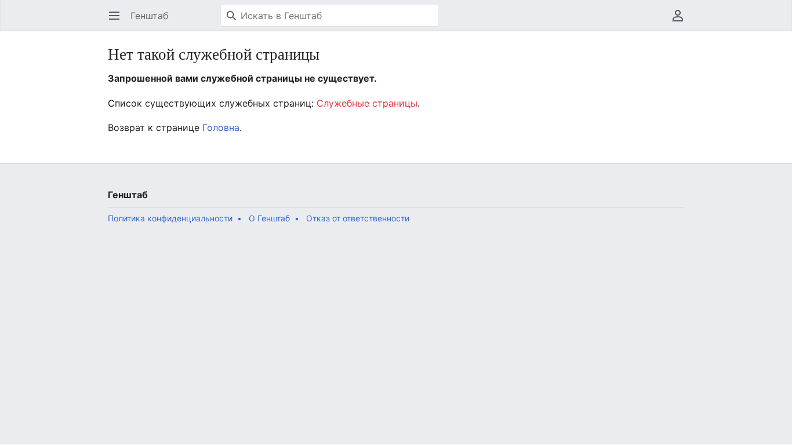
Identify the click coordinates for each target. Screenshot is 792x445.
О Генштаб (269, 218)
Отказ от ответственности (357, 218)
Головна (220, 127)
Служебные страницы (367, 103)
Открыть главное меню (118, 21)
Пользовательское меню (681, 21)
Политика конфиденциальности (170, 218)
